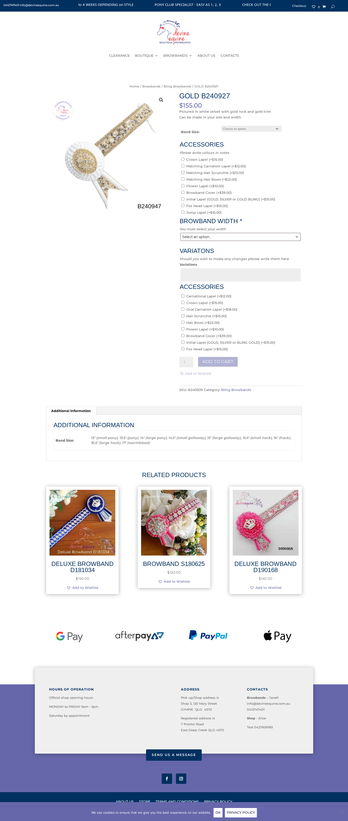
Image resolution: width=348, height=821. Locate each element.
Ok (218, 812)
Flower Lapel (205, 186)
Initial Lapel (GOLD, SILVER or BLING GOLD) (230, 342)
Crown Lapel (204, 159)
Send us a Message (174, 755)
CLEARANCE (119, 55)
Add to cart (217, 361)
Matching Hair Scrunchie (215, 173)
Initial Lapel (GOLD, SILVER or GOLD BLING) (230, 199)
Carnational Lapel (209, 296)
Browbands (151, 86)
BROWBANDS (175, 55)
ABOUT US (206, 55)
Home (134, 86)
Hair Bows (203, 323)
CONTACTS (230, 55)
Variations (188, 264)
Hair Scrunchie (206, 316)
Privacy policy (241, 812)
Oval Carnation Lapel (211, 309)
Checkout (299, 6)
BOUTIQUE (144, 55)
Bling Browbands (177, 86)
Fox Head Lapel (207, 206)
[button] (161, 100)
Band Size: (190, 132)
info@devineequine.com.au (268, 703)
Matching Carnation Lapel (216, 166)
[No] (342, 811)
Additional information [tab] (71, 411)
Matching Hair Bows (211, 179)
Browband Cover (209, 193)
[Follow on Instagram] (181, 778)
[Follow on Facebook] (167, 778)
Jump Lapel (204, 212)
